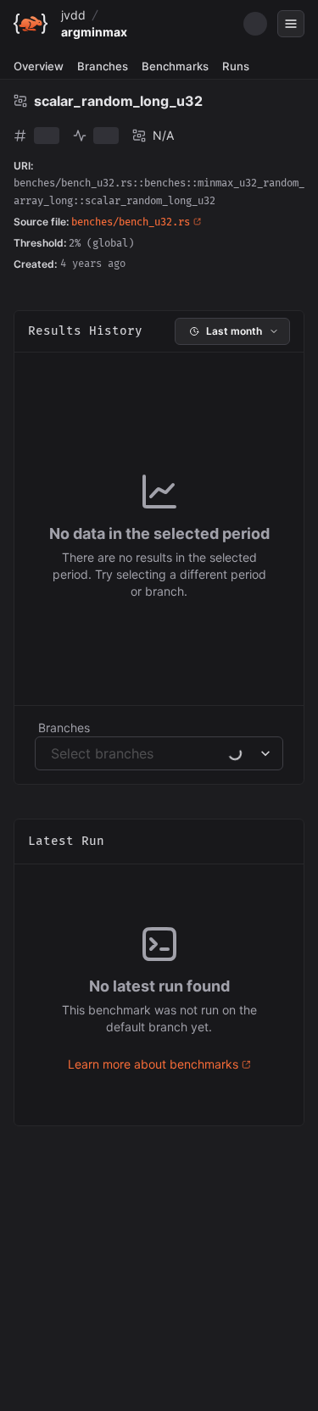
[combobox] (53, 753)
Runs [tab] (235, 66)
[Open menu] (290, 23)
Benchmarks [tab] (175, 66)
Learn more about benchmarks (153, 1064)
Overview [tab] (39, 66)
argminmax (94, 32)
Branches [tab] (102, 66)
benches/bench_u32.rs (130, 222)
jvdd (73, 15)
